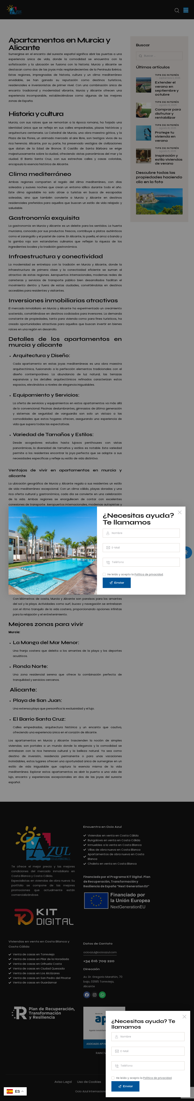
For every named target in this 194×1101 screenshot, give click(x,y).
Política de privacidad (157, 1078)
